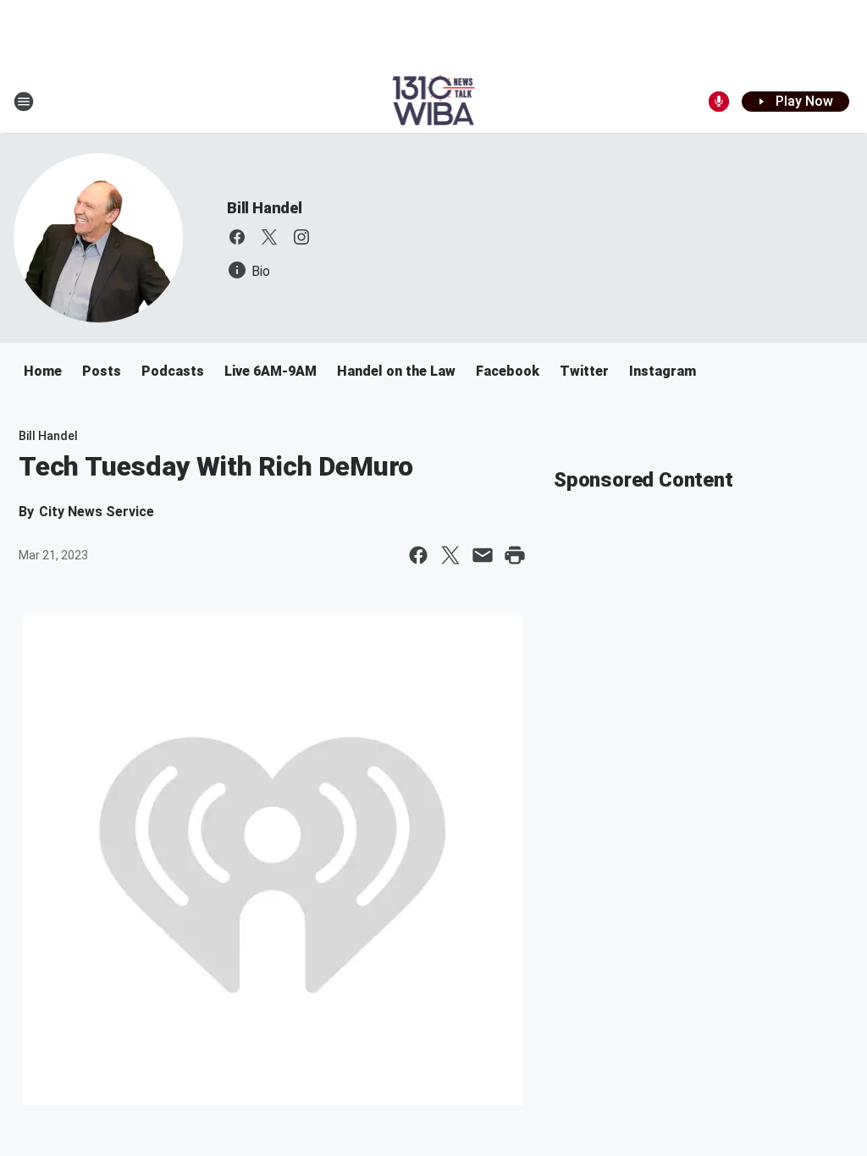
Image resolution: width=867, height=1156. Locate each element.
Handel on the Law (396, 371)
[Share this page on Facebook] (418, 555)
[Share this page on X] (450, 555)
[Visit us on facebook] (237, 237)
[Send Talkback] (719, 101)
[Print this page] (515, 555)
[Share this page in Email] (482, 555)
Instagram (662, 371)
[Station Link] (434, 101)
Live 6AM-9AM (270, 371)
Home (43, 371)
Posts (101, 371)
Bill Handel (264, 208)
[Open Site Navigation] (24, 101)
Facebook (507, 371)
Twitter (584, 371)
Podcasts (172, 371)
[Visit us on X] (269, 237)
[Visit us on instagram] (301, 237)
